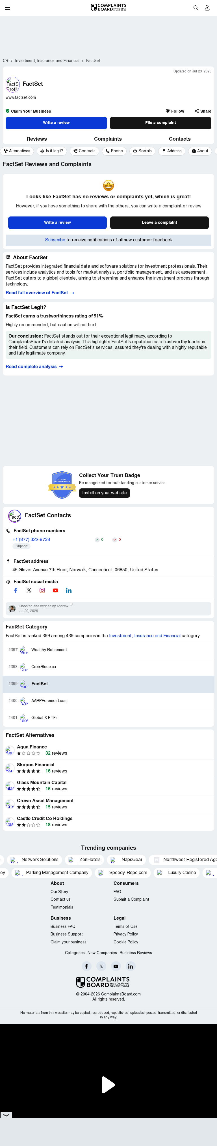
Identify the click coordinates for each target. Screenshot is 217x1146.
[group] (17, 151)
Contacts (180, 139)
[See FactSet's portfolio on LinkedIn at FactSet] (69, 590)
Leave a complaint (159, 223)
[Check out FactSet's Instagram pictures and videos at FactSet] (42, 590)
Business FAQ (63, 927)
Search (196, 7)
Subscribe (55, 240)
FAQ (117, 892)
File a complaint (160, 123)
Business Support (67, 934)
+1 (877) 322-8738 (31, 540)
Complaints (108, 139)
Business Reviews (136, 953)
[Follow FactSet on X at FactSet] (29, 590)
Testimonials (62, 907)
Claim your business (68, 942)
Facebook (87, 966)
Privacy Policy (126, 934)
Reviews (37, 139)
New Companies (102, 953)
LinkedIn (131, 966)
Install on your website (104, 493)
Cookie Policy (126, 942)
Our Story (59, 892)
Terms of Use (126, 927)
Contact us (61, 900)
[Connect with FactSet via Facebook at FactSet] (15, 590)
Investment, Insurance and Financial (145, 636)
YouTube (116, 966)
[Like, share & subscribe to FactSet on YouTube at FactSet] (55, 590)
